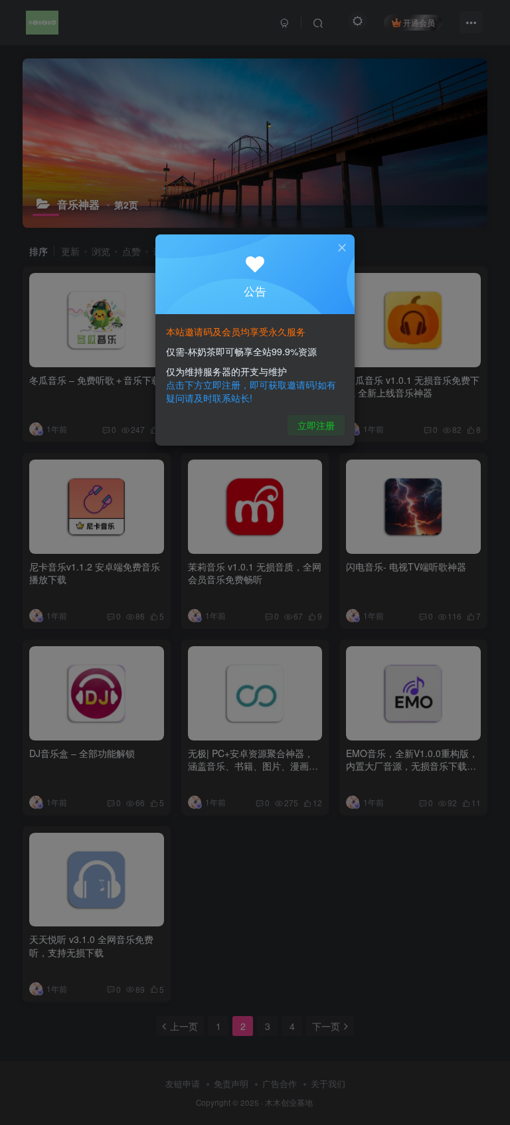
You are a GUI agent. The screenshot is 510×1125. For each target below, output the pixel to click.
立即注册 (316, 425)
